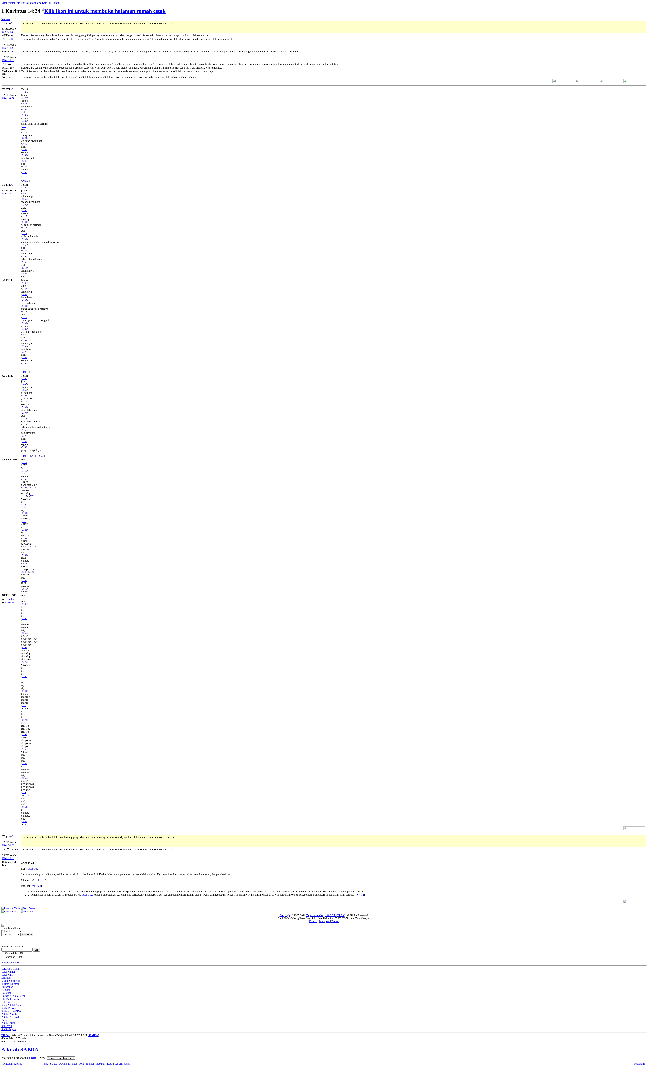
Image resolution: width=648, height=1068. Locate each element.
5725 (32, 487)
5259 (24, 149)
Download (64, 1063)
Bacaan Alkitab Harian (13, 995)
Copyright (285, 915)
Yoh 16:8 (40, 880)
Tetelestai (6, 1002)
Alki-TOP (6, 1026)
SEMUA (93, 1035)
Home (45, 1063)
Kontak (313, 921)
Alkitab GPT (8, 1023)
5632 (32, 496)
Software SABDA (11, 1011)
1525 (24, 121)
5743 (32, 546)
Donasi (335, 921)
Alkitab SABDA (19, 1050)
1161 (24, 92)
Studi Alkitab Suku (11, 1005)
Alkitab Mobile (9, 1014)
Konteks (5, 19)
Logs (110, 1063)
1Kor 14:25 (87, 894)
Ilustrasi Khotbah (10, 983)
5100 (25, 181)
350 (24, 161)
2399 (24, 138)
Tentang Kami (122, 1063)
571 (24, 126)
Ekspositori (7, 986)
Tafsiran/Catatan (24, 2)
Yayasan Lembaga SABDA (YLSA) (325, 915)
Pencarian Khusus (11, 962)
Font (81, 1063)
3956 (24, 103)
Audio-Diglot (8, 1029)
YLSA (28, 1041)
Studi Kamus (8, 971)
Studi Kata (7, 974)
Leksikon (6, 977)
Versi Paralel (8, 2)
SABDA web (8, 1008)
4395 (24, 109)
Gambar (5, 989)
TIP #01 (5, 1035)
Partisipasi (324, 921)
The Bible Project (10, 999)
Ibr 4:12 (360, 894)
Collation (10, 599)
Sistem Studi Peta (10, 980)
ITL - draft (53, 2)
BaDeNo (6, 1020)
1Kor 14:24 (8, 31)
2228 (24, 132)
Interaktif (100, 1063)
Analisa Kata (40, 2)
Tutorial (90, 1063)
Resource (6, 992)
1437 (24, 98)
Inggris (32, 1057)
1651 (24, 143)
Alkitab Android (10, 1017)
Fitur (74, 1063)
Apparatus (9, 602)
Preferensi (639, 1063)
